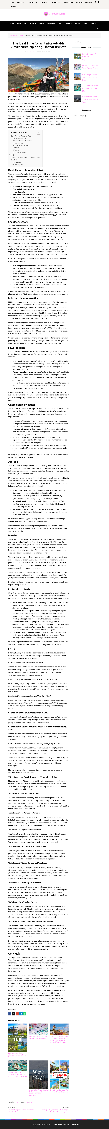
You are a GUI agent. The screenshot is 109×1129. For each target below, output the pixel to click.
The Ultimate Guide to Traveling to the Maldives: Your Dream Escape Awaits (17, 1074)
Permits (16, 150)
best (27, 1102)
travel (16, 1102)
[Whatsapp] (24, 1013)
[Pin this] (17, 1013)
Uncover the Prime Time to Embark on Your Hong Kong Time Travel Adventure (38, 1093)
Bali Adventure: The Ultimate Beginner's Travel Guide (17, 1055)
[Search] (98, 28)
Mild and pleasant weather (23, 141)
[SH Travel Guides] (54, 13)
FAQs (13, 155)
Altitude (16, 148)
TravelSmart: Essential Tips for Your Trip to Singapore (59, 1091)
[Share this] (9, 1013)
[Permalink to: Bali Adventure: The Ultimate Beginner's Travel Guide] (17, 1038)
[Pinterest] (95, 2)
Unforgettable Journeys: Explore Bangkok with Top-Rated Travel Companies (55, 1110)
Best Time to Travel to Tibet (21, 136)
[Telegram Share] (21, 1013)
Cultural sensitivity (20, 152)
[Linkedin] (98, 2)
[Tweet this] (13, 1013)
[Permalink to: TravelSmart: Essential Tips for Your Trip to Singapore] (59, 1074)
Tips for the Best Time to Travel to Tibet (25, 157)
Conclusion (14, 160)
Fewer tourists (18, 143)
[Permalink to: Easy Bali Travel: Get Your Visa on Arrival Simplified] (38, 1029)
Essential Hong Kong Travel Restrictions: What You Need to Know (21, 1110)
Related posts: (18, 165)
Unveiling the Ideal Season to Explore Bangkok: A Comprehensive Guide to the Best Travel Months (59, 1039)
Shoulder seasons (20, 138)
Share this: (17, 162)
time (30, 1102)
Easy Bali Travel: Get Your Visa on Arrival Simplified (38, 1038)
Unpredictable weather (21, 145)
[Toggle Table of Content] (37, 133)
